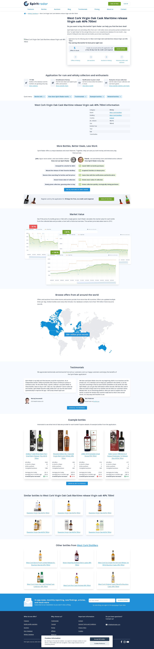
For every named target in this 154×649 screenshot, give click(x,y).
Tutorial (53, 624)
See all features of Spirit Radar (77, 189)
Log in (126, 4)
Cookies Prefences (99, 643)
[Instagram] (125, 642)
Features (31, 9)
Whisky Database (33, 13)
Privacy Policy (82, 628)
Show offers (121, 49)
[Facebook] (121, 642)
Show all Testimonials (77, 408)
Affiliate (53, 631)
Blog (69, 9)
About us (110, 9)
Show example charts (62, 86)
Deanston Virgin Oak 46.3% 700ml (38, 513)
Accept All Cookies (99, 639)
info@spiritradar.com (114, 624)
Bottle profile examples (30, 624)
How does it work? (88, 86)
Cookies (80, 631)
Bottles (44, 9)
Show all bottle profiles (77, 483)
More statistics (33, 86)
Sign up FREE (114, 4)
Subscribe (123, 600)
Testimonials (82, 9)
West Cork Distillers (116, 112)
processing (115, 605)
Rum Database (28, 631)
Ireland (112, 118)
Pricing (97, 9)
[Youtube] (128, 642)
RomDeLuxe (96, 401)
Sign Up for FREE (106, 199)
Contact (123, 9)
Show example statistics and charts (119, 86)
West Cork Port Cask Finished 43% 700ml (77, 585)
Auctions (57, 9)
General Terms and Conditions (87, 624)
